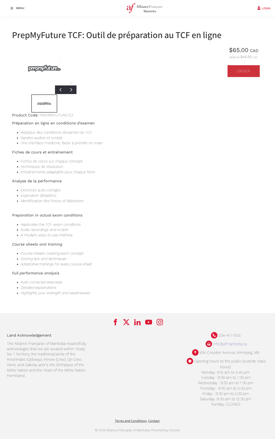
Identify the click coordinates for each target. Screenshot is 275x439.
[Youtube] (148, 322)
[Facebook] (115, 322)
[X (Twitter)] (126, 322)
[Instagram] (159, 322)
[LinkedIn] (137, 322)
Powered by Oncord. (165, 430)
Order (243, 71)
